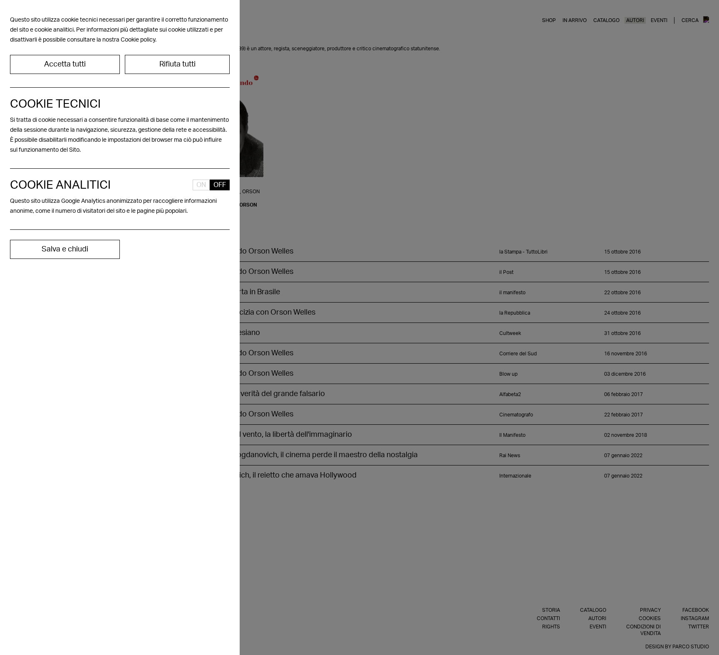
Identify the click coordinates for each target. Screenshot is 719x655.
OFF (219, 185)
